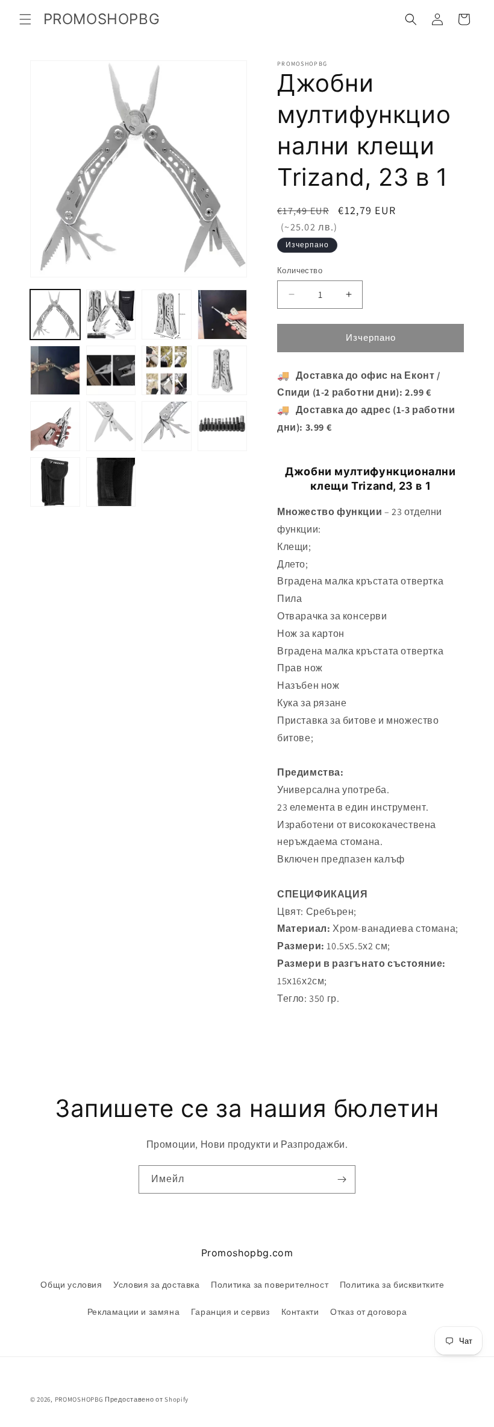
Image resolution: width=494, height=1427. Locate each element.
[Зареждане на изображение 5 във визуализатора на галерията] (55, 371)
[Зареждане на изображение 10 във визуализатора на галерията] (111, 426)
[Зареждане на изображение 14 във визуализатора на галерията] (111, 482)
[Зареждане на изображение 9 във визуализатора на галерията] (55, 426)
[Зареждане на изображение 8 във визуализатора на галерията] (223, 371)
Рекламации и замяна (133, 1311)
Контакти (300, 1311)
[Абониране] (341, 1179)
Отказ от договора (368, 1311)
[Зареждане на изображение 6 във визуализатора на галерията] (111, 371)
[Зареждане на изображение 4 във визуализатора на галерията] (223, 315)
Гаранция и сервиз (230, 1311)
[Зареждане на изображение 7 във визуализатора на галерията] (167, 371)
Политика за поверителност (269, 1284)
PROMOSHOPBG (79, 1399)
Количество (299, 270)
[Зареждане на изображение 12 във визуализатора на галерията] (223, 426)
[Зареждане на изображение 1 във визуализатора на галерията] (55, 315)
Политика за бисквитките (392, 1284)
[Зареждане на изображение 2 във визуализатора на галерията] (111, 315)
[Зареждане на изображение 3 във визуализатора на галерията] (167, 315)
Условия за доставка (156, 1284)
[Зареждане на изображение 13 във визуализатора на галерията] (55, 482)
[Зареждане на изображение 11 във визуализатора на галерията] (167, 426)
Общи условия (71, 1284)
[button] (25, 19)
